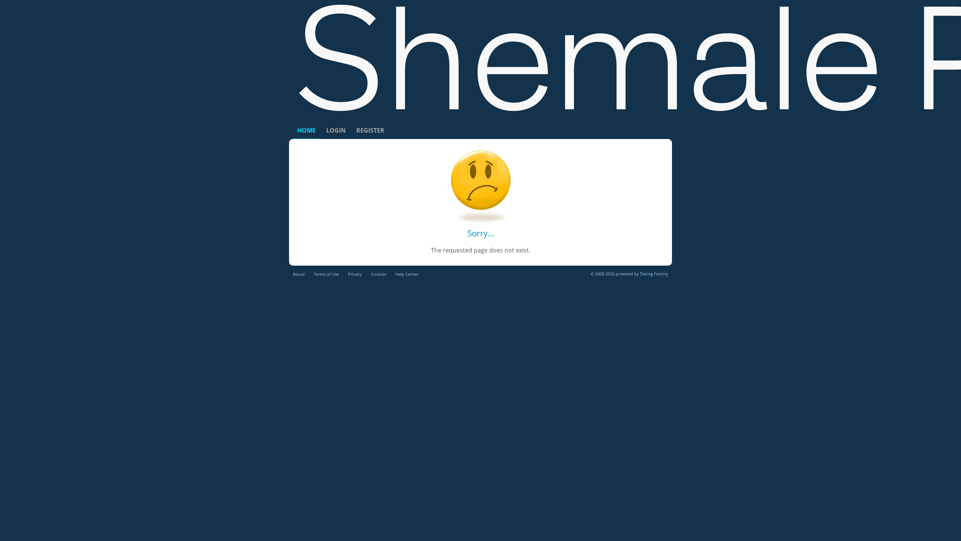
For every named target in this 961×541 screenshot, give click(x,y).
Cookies (378, 274)
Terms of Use (326, 274)
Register (370, 130)
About (299, 274)
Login (336, 130)
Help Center (406, 274)
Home (306, 130)
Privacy (355, 274)
